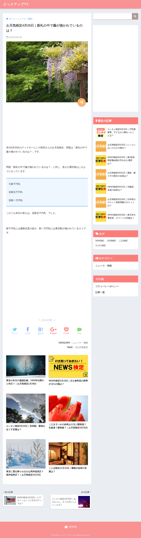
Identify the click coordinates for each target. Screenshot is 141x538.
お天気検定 (82, 347)
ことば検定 (123, 241)
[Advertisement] (47, 126)
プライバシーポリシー (107, 286)
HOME (72, 527)
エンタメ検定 (100, 245)
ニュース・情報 (80, 342)
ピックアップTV (16, 4)
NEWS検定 (100, 241)
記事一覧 (100, 292)
